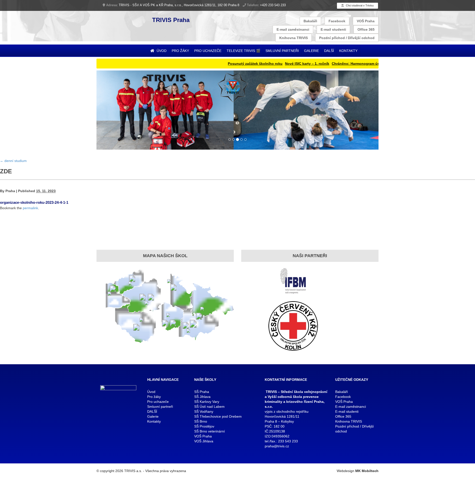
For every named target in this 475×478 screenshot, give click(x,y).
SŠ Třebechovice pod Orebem (218, 416)
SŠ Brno (200, 421)
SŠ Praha (201, 392)
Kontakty (348, 51)
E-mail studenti (333, 29)
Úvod (161, 51)
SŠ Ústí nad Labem (209, 407)
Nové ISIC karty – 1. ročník (290, 64)
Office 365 (366, 29)
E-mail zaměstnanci (293, 29)
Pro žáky (180, 51)
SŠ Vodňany (203, 411)
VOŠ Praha (366, 21)
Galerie (311, 51)
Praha (10, 191)
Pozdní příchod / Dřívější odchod (347, 38)
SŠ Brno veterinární (209, 431)
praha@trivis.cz (277, 446)
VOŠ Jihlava (203, 441)
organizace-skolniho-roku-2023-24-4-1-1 (34, 202)
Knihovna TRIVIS (293, 38)
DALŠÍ (329, 51)
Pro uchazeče (207, 51)
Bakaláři (310, 21)
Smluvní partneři (282, 51)
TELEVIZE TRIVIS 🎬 (243, 51)
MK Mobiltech (367, 471)
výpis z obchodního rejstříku (287, 411)
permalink (30, 208)
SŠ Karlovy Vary (206, 402)
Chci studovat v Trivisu (359, 5)
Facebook (337, 21)
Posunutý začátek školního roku (238, 64)
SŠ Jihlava (202, 397)
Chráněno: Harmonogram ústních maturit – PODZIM (358, 64)
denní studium (13, 161)
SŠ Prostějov (204, 426)
